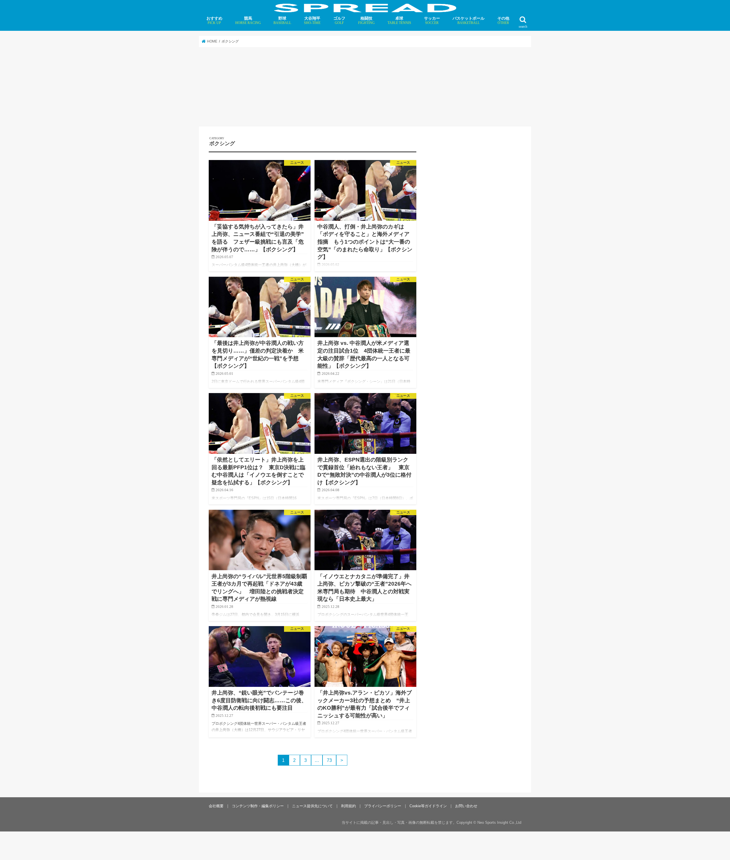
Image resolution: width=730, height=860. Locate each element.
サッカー (432, 20)
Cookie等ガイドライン (428, 806)
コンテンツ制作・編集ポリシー (258, 806)
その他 (503, 20)
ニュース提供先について (312, 806)
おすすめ (214, 20)
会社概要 (216, 806)
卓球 (399, 20)
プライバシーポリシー (382, 806)
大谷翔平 (312, 20)
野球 (282, 20)
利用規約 (348, 806)
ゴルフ (339, 20)
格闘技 (366, 20)
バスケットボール (468, 20)
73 (329, 760)
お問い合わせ (466, 806)
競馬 (248, 20)
